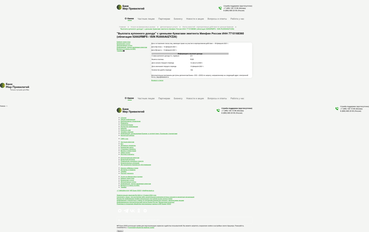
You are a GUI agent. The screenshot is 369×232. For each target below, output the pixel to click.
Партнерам (164, 18)
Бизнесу (178, 18)
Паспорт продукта (127, 173)
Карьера (124, 128)
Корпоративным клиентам (130, 158)
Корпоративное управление (131, 121)
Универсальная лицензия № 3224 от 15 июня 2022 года (136, 195)
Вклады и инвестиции (128, 151)
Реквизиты (124, 123)
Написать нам (126, 130)
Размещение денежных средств (132, 161)
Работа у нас (237, 18)
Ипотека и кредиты (127, 154)
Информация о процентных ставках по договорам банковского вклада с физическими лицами (150, 200)
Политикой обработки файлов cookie (141, 227)
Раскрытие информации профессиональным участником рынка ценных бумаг (144, 199)
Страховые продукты (128, 149)
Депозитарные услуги (124, 45)
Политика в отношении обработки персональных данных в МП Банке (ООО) (144, 204)
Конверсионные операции (130, 163)
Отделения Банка (127, 125)
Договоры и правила (128, 170)
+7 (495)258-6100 (123, 190)
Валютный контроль (128, 159)
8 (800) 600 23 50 (230, 10)
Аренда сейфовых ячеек (129, 168)
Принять (120, 231)
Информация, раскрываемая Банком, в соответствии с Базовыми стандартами (149, 133)
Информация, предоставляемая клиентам (132, 47)
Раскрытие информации (129, 126)
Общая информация (128, 119)
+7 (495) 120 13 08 (231, 8)
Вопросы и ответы (217, 18)
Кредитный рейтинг (127, 135)
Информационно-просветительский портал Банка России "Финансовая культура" (146, 202)
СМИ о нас (124, 139)
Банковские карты (127, 147)
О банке (129, 18)
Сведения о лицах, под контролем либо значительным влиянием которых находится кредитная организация (155, 197)
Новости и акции (195, 18)
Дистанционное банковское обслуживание (136, 165)
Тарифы (120, 51)
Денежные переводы (128, 145)
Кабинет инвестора (123, 42)
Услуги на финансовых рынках (132, 176)
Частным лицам (146, 18)
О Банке (123, 118)
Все (122, 144)
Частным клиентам (127, 142)
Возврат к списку (157, 80)
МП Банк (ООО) (135, 190)
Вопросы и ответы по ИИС (126, 49)
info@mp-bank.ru (148, 190)
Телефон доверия (127, 132)
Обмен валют (125, 152)
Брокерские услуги (123, 44)
